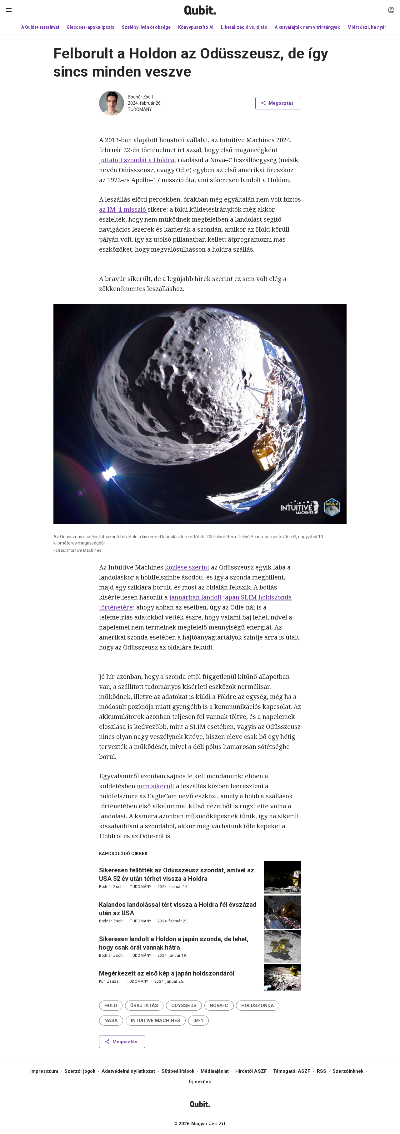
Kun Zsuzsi (109, 981)
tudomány (140, 109)
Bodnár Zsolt (140, 96)
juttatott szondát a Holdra (136, 160)
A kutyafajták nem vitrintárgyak (307, 27)
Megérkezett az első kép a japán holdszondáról (166, 973)
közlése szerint (187, 567)
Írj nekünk (200, 1082)
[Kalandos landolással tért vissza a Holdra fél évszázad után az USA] (282, 912)
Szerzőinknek (347, 1071)
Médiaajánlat (215, 1071)
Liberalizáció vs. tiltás (244, 27)
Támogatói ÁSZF (291, 1071)
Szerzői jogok (79, 1071)
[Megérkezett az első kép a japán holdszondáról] (282, 977)
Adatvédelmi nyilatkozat (128, 1071)
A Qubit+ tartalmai (40, 27)
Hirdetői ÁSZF (251, 1071)
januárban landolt (195, 597)
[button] (110, 1006)
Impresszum (44, 1071)
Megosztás (281, 103)
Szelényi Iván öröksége (146, 27)
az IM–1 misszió (123, 209)
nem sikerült (155, 786)
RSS (321, 1071)
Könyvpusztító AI (195, 27)
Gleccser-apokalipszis (90, 27)
